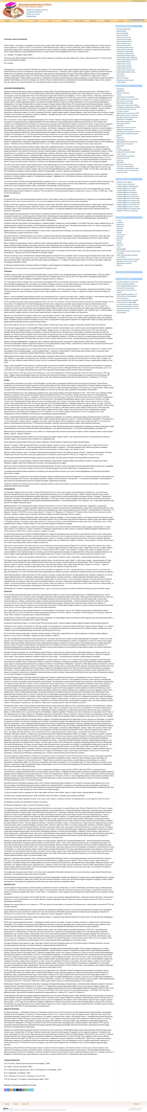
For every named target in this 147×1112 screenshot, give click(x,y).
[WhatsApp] (26, 1090)
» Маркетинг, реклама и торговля (126, 127)
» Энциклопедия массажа (123, 64)
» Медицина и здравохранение (125, 129)
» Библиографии (121, 249)
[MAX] (5, 1090)
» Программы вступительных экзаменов (127, 259)
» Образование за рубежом (123, 263)
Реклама (15, 1104)
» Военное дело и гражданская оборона (127, 105)
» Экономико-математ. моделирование (127, 170)
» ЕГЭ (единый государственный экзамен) (128, 251)
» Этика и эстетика (121, 172)
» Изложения (120, 237)
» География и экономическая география (128, 107)
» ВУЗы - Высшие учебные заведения (126, 255)
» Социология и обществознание (125, 152)
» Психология (120, 146)
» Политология (120, 140)
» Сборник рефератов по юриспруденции (128, 202)
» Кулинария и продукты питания (126, 121)
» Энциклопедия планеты (123, 45)
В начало (21, 21)
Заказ (50, 21)
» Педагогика (120, 138)
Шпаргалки (93, 21)
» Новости (119, 265)
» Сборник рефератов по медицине (126, 188)
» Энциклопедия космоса (123, 62)
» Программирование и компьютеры (126, 142)
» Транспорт (119, 160)
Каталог (36, 21)
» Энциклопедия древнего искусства (126, 60)
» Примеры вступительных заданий (126, 261)
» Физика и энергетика (122, 93)
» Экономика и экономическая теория (127, 168)
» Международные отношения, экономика (128, 131)
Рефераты (107, 21)
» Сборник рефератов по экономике (126, 192)
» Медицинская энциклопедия (125, 80)
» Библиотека (120, 226)
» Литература (120, 89)
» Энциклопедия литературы (124, 49)
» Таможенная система (122, 158)
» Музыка (119, 136)
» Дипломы (119, 230)
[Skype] (29, 1090)
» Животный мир (121, 31)
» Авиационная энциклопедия (125, 53)
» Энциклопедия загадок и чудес (125, 70)
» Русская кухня (120, 76)
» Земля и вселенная (122, 35)
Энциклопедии (79, 21)
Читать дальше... (122, 312)
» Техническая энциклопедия (124, 51)
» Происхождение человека (124, 41)
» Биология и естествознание (124, 101)
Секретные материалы (139, 1)
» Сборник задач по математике (125, 184)
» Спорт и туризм (121, 154)
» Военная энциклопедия (123, 43)
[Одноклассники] (11, 1090)
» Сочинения (120, 253)
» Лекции (118, 233)
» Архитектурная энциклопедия (125, 55)
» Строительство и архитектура (125, 156)
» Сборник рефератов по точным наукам (128, 198)
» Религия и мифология (123, 150)
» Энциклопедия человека (123, 66)
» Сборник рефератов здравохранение (127, 186)
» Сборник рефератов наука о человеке (127, 206)
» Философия (120, 162)
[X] (17, 1090)
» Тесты (118, 247)
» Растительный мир (122, 33)
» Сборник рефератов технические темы (127, 204)
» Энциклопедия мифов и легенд (125, 72)
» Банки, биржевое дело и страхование (127, 99)
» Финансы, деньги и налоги (124, 164)
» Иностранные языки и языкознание (127, 115)
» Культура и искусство (123, 123)
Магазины (65, 21)
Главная (7, 21)
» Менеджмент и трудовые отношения (127, 133)
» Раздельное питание (122, 78)
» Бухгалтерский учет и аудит (124, 103)
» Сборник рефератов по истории (125, 190)
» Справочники (120, 235)
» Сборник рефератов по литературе (126, 194)
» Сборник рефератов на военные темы (127, 196)
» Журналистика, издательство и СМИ (127, 113)
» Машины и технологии (123, 37)
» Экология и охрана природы (125, 166)
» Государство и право (122, 111)
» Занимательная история (123, 39)
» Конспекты (119, 245)
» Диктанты (119, 239)
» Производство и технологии (124, 144)
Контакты (136, 1104)
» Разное (118, 148)
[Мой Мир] (14, 1090)
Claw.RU (139, 1108)
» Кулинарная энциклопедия (124, 47)
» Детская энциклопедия (123, 29)
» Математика (120, 91)
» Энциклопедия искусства (124, 68)
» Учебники (119, 222)
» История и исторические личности (126, 117)
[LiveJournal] (20, 1090)
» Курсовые (119, 228)
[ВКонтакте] (8, 1090)
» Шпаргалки (120, 224)
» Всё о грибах (120, 74)
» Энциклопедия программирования (127, 57)
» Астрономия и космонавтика (125, 97)
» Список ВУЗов (120, 257)
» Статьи (118, 220)
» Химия (118, 95)
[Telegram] (32, 1090)
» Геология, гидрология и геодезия (126, 109)
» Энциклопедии (121, 82)
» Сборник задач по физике (124, 182)
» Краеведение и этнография (124, 119)
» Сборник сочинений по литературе (127, 211)
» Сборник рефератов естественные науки (128, 208)
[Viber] (23, 1090)
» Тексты (118, 241)
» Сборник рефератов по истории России (128, 200)
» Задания (119, 243)
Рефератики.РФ (137, 1109)
